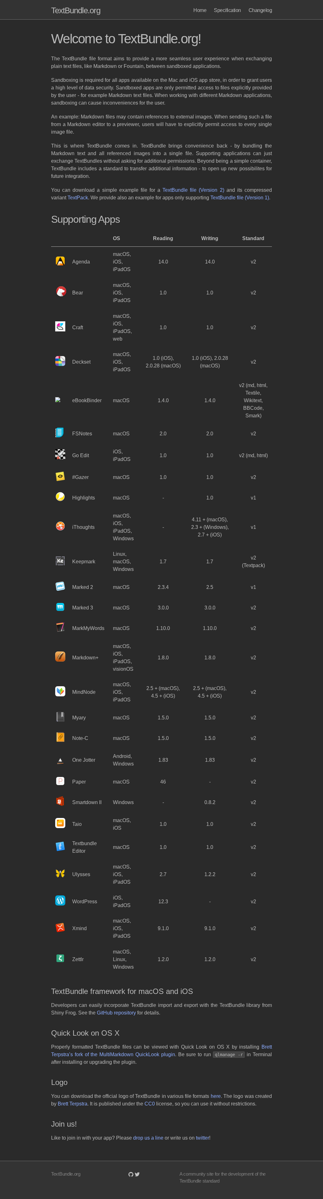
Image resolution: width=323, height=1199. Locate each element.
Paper (79, 781)
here (216, 1096)
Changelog (260, 10)
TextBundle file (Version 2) (193, 190)
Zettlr (78, 959)
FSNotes (82, 433)
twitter (202, 1138)
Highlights (83, 497)
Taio (77, 824)
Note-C (80, 738)
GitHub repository (116, 1012)
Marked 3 (82, 607)
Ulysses (81, 874)
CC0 (149, 1103)
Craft (77, 327)
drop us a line (148, 1138)
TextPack (78, 197)
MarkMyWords (88, 628)
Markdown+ (85, 657)
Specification (227, 10)
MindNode (84, 692)
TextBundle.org (75, 10)
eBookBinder (87, 400)
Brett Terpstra (72, 1103)
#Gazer (80, 477)
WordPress (84, 901)
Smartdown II (87, 802)
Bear (77, 292)
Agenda (81, 261)
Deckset (81, 362)
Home (199, 10)
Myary (79, 717)
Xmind (79, 928)
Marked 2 (82, 587)
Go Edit (80, 455)
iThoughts (83, 527)
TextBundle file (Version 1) (239, 197)
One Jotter (83, 760)
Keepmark (83, 561)
